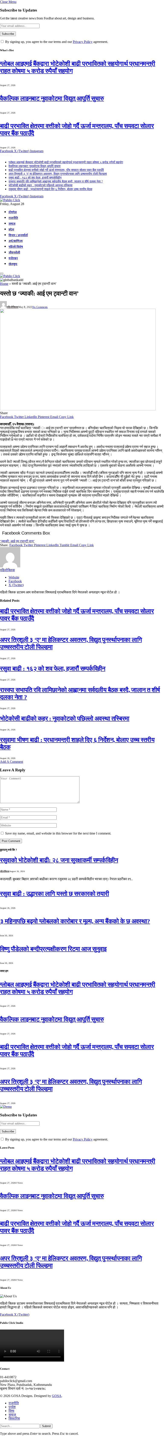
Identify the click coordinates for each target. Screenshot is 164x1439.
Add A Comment (11, 761)
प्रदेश (11, 229)
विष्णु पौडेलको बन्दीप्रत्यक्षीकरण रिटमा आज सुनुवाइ (53, 948)
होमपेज (13, 212)
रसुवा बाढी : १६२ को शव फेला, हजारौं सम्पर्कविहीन (35, 177)
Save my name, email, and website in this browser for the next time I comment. (58, 833)
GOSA (57, 1396)
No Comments (40, 307)
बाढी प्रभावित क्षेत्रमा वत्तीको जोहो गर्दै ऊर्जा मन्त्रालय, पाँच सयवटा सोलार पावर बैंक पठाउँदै (56, 170)
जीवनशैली (14, 252)
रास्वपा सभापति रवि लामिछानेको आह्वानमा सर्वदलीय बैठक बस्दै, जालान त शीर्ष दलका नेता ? (56, 181)
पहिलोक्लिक (12, 307)
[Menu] (1, 273)
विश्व (11, 1411)
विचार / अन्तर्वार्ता (18, 235)
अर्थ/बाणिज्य (16, 241)
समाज (12, 223)
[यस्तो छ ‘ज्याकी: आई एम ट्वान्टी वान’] (78, 409)
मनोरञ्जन (13, 258)
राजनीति (13, 218)
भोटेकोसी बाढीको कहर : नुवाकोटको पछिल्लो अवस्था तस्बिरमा (40, 185)
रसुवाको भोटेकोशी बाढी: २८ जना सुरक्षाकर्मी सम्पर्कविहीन (59, 860)
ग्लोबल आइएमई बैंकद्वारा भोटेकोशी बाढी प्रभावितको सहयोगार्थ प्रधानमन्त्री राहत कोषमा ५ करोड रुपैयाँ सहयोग (66, 162)
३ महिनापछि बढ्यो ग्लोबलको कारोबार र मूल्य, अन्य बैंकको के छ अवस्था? (75, 921)
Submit (46, 1426)
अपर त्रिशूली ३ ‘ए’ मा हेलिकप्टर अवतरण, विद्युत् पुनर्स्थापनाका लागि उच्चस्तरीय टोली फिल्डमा (58, 173)
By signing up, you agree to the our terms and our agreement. (56, 42)
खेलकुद (13, 264)
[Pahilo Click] (10, 200)
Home (4, 283)
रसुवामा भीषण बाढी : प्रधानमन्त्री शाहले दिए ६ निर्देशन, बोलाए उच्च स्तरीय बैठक (50, 189)
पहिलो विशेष (16, 246)
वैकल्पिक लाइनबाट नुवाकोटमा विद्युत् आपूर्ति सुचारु (52, 98)
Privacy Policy (82, 42)
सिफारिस (14, 1418)
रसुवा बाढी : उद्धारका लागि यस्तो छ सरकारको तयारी (54, 893)
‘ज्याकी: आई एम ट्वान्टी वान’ (17, 541)
